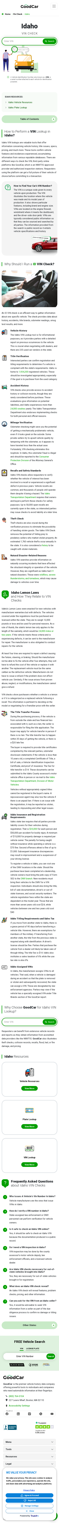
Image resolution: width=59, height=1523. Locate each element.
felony (45, 545)
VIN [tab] (21, 1348)
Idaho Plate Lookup (17, 107)
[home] (26, 6)
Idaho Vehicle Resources (20, 102)
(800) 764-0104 (16, 1396)
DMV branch (26, 878)
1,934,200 (23, 372)
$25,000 (33, 829)
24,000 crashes (17, 408)
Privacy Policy (29, 1490)
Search (51, 41)
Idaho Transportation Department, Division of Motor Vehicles (32, 781)
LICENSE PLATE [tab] (32, 1348)
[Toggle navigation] (54, 6)
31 (52, 571)
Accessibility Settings (19, 1405)
